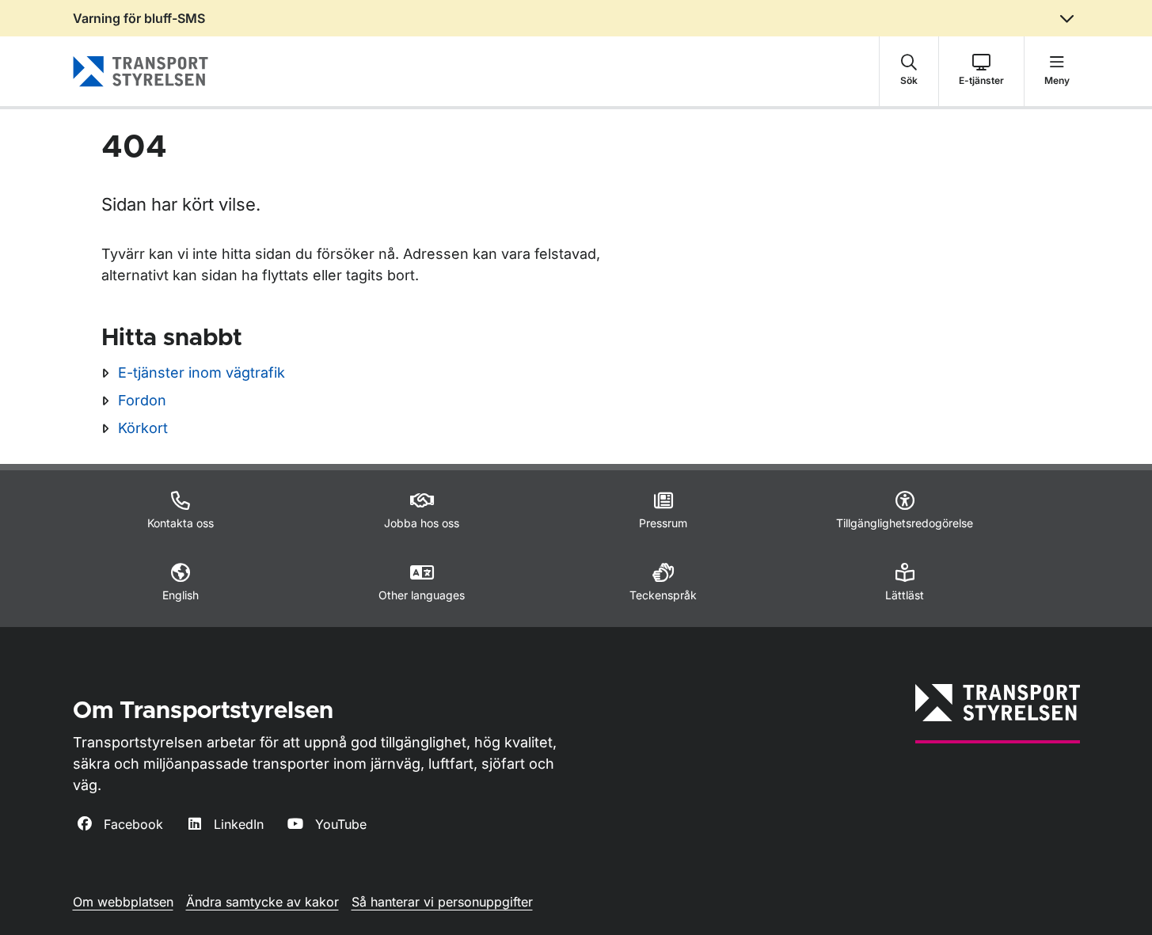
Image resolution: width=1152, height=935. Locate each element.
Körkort (143, 428)
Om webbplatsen (123, 902)
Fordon (142, 400)
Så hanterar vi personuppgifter (442, 902)
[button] (909, 71)
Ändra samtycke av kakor (262, 902)
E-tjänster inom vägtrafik (201, 372)
